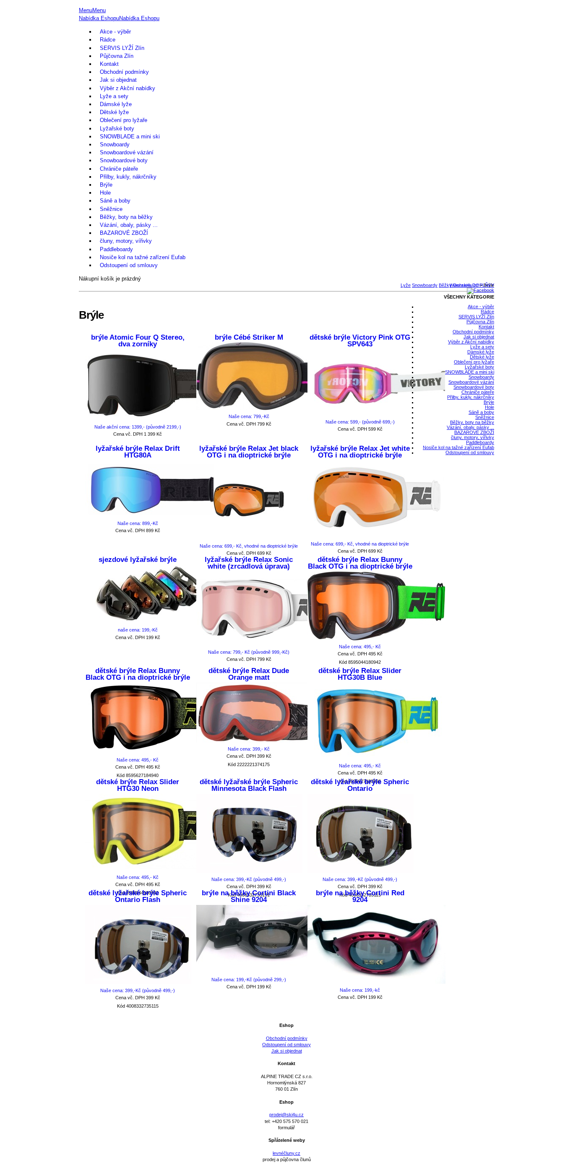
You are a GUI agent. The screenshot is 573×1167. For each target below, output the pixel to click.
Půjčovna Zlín (116, 56)
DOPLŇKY (483, 285)
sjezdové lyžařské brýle (138, 560)
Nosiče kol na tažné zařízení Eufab (142, 257)
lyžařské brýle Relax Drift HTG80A (138, 452)
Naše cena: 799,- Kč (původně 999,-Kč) (248, 652)
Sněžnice (111, 209)
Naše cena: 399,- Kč (249, 748)
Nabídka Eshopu (99, 18)
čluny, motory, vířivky (126, 241)
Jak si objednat (118, 80)
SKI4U (286, 3)
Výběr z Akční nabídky (127, 88)
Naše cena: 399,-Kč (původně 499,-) (248, 879)
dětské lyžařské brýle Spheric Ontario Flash (138, 896)
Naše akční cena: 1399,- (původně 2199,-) (137, 426)
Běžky (445, 285)
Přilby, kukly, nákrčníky (128, 177)
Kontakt (109, 64)
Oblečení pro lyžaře (123, 120)
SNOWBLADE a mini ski (130, 136)
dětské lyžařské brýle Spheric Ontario (360, 785)
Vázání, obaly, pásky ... (129, 225)
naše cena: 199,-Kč (138, 629)
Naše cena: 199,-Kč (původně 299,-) (248, 979)
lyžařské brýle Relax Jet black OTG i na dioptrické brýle (248, 452)
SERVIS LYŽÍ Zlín (122, 48)
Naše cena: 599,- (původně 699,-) (360, 421)
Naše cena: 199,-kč (360, 990)
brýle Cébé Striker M (249, 337)
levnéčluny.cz (286, 1153)
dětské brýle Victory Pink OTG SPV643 (360, 340)
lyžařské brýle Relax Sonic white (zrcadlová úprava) (249, 563)
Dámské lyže (116, 104)
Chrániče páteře (119, 169)
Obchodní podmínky (124, 72)
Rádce (107, 39)
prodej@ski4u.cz (286, 1114)
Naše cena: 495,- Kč (360, 646)
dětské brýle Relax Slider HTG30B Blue (359, 674)
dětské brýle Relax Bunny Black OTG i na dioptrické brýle (360, 563)
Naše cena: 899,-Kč (137, 523)
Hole (105, 193)
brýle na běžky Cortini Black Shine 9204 (249, 896)
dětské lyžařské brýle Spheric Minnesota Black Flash (249, 785)
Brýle (106, 185)
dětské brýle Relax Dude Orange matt (248, 674)
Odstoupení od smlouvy (129, 265)
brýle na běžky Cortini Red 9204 (360, 896)
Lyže (406, 285)
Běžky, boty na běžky (126, 217)
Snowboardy (115, 144)
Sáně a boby (115, 201)
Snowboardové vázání (127, 152)
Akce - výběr (115, 32)
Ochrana (462, 285)
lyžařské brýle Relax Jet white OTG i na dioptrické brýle (360, 452)
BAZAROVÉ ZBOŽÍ (124, 233)
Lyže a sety (114, 96)
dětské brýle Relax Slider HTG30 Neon (137, 785)
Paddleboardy (116, 249)
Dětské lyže (114, 112)
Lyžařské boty (117, 128)
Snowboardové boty (124, 160)
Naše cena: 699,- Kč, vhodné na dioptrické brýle (249, 545)
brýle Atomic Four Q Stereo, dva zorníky (138, 340)
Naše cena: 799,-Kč (249, 416)
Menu (85, 10)
